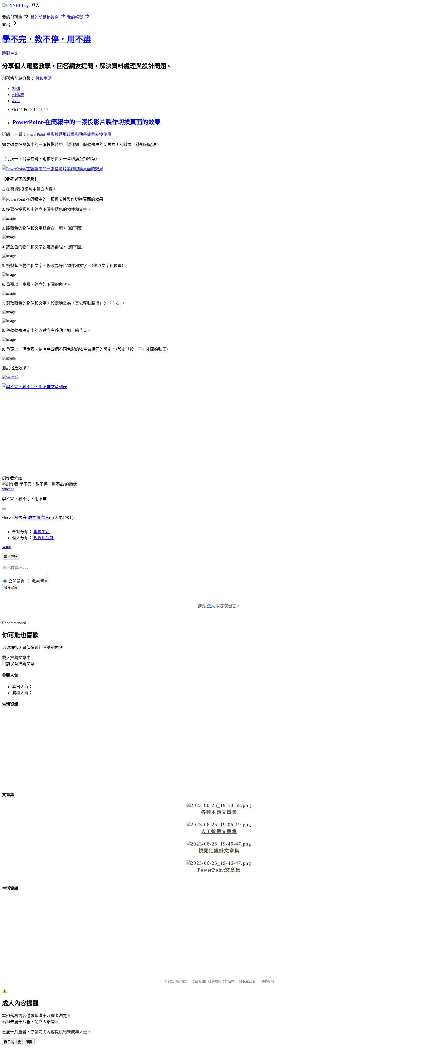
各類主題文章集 (219, 812)
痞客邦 (34, 517)
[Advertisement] (219, 428)
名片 (16, 101)
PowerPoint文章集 (219, 870)
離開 (29, 1042)
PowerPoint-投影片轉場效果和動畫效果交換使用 (68, 134)
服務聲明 (267, 981)
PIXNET (181, 981)
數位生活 (43, 78)
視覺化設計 (43, 538)
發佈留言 (10, 587)
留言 (45, 517)
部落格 (18, 94)
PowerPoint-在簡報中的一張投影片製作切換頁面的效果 (86, 122)
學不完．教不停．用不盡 (46, 39)
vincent (8, 489)
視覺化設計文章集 (219, 850)
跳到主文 (10, 53)
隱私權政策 (247, 981)
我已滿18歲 (12, 1042)
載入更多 (10, 556)
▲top (6, 546)
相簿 (16, 88)
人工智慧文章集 (219, 831)
